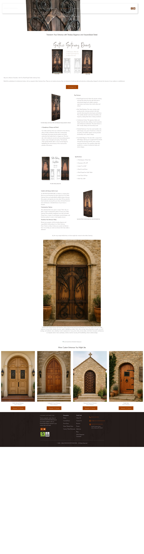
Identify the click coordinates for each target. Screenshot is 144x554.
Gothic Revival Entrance (18, 403)
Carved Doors (41, 8)
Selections (103, 8)
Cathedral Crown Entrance (54, 403)
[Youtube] (134, 8)
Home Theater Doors (52, 8)
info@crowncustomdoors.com (98, 420)
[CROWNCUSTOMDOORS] (90, 424)
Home (34, 8)
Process (97, 8)
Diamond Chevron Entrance (90, 403)
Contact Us (114, 8)
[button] (41, 8)
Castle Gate (126, 403)
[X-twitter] (132, 8)
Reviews (92, 8)
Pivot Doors (76, 8)
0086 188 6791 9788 (95, 417)
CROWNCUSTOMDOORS (97, 424)
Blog (109, 8)
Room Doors (84, 8)
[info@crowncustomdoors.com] (90, 420)
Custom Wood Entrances (65, 8)
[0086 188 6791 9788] (90, 417)
